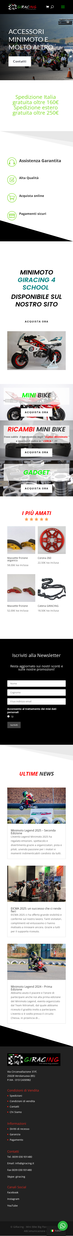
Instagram (13, 1199)
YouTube (12, 1205)
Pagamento (16, 1139)
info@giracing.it (24, 1163)
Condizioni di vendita (22, 1101)
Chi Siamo (16, 1112)
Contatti (19, 61)
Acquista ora (36, 321)
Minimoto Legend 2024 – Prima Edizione (31, 988)
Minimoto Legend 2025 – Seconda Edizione (33, 831)
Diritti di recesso (19, 1129)
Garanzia (15, 1134)
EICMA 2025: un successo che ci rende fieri (36, 910)
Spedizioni (16, 1095)
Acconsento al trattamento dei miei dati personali (31, 710)
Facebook (12, 1192)
